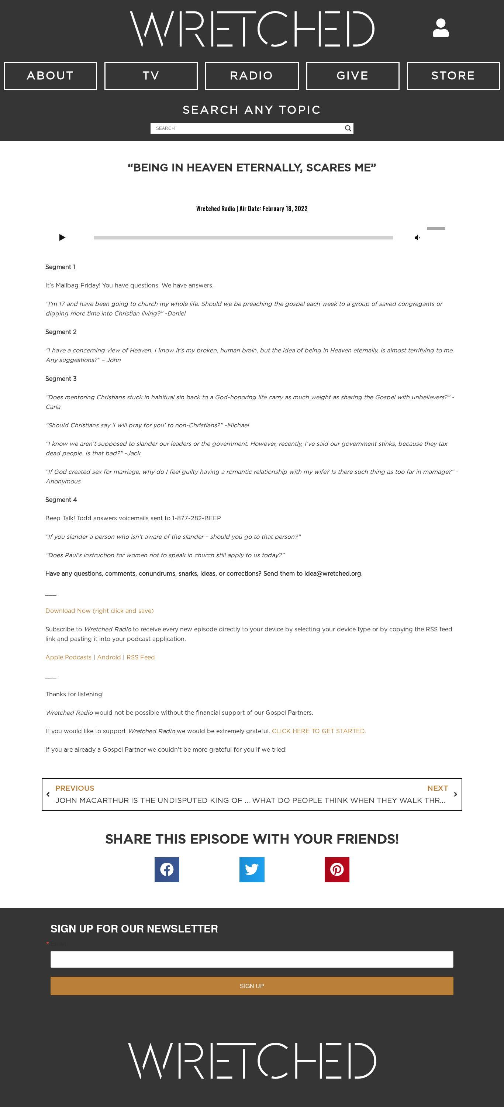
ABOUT (50, 76)
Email (58, 943)
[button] (167, 869)
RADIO (252, 76)
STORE (453, 76)
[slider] (437, 227)
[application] (252, 237)
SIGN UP (252, 986)
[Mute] (417, 238)
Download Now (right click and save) (99, 611)
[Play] (62, 238)
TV (151, 76)
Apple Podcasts (68, 658)
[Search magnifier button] (348, 128)
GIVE (352, 76)
